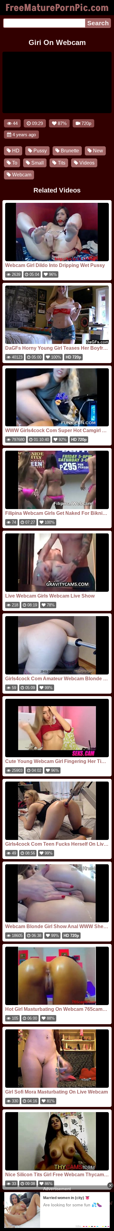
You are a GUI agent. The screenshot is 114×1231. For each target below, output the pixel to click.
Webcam (21, 174)
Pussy (39, 150)
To (14, 162)
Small (37, 162)
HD (15, 150)
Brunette (69, 150)
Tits (61, 162)
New (97, 150)
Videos (86, 162)
